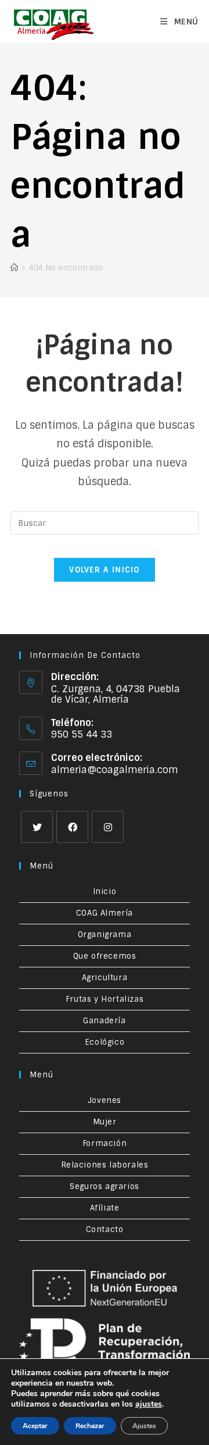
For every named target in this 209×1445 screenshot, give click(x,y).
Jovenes (104, 1100)
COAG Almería (104, 913)
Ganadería (104, 1021)
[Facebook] (72, 827)
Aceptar (35, 1425)
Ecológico (104, 1042)
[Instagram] (108, 827)
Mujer (105, 1122)
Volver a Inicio (104, 570)
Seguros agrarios (104, 1186)
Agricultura (105, 978)
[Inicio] (14, 268)
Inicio (105, 891)
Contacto (105, 1229)
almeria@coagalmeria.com (114, 770)
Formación (104, 1143)
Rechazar (90, 1425)
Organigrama (105, 934)
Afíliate (105, 1208)
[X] (37, 827)
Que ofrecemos (104, 956)
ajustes (148, 1404)
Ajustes (144, 1425)
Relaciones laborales (105, 1165)
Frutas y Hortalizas (104, 999)
